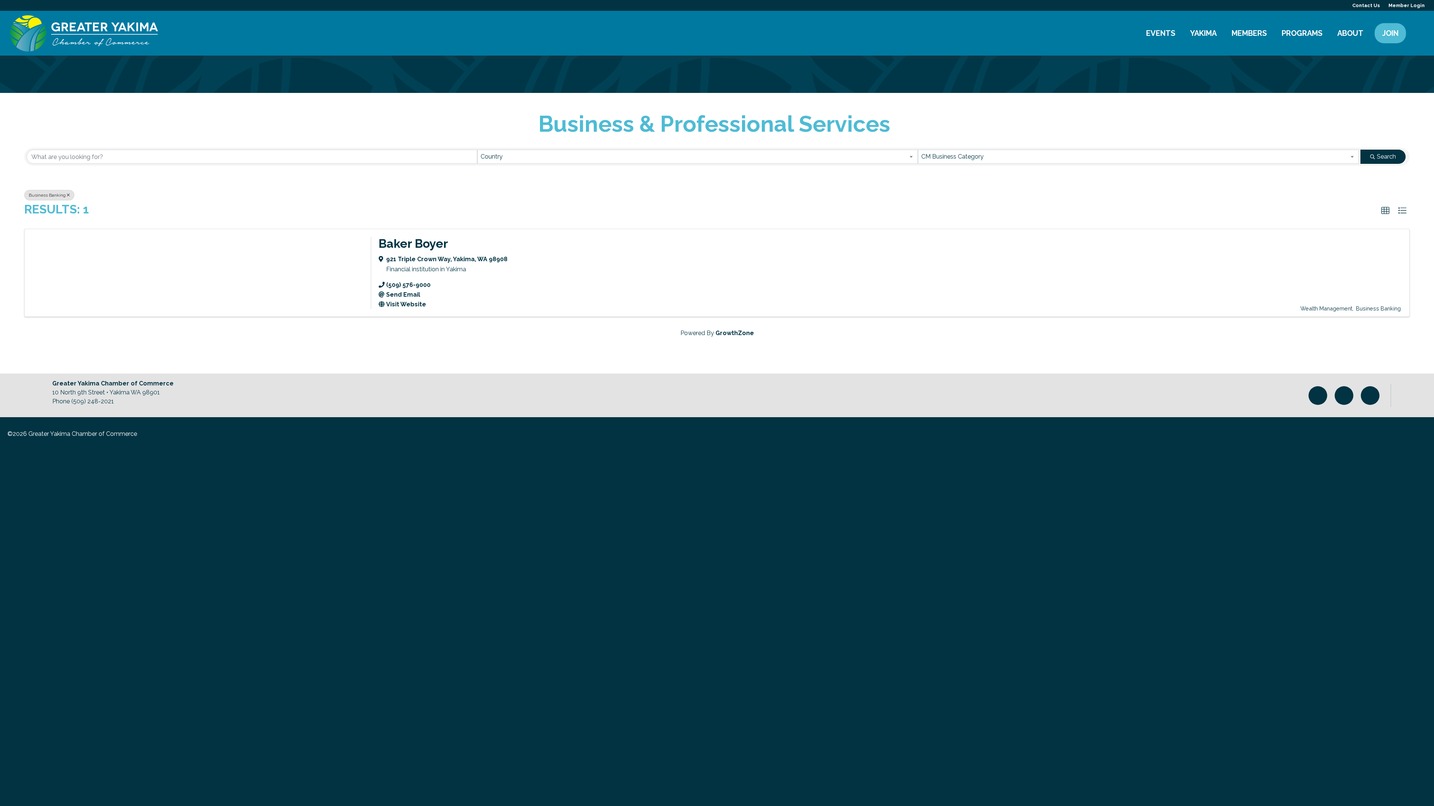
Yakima (1203, 33)
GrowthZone (735, 333)
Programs (1302, 33)
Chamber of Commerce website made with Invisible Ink (1385, 437)
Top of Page (1413, 395)
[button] (1385, 210)
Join (1390, 33)
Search (1417, 33)
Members (1249, 33)
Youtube (1370, 395)
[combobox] (697, 157)
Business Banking (47, 195)
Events (1160, 33)
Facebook (1344, 395)
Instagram (1318, 395)
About (1350, 33)
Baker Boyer (413, 243)
